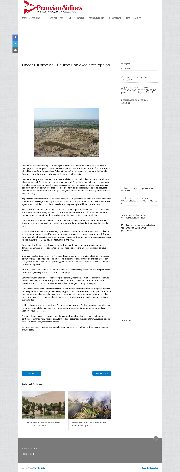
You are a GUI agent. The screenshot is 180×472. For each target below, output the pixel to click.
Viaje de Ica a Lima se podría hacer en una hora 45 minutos (43, 424)
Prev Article (32, 373)
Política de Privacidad (29, 448)
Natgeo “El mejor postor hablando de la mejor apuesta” (89, 424)
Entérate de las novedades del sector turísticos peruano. (138, 228)
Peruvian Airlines (96, 18)
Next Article (101, 373)
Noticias (80, 18)
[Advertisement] (90, 40)
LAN (69, 18)
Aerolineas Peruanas (31, 18)
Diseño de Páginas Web (150, 467)
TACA (128, 18)
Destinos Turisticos (54, 18)
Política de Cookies (28, 453)
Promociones (115, 18)
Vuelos (138, 18)
